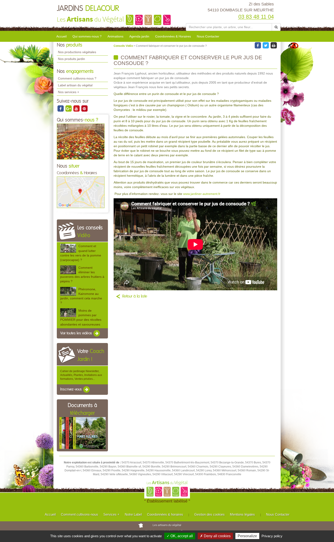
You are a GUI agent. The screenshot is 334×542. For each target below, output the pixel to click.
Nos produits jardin (71, 59)
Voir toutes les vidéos (76, 333)
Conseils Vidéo (124, 45)
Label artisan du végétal (75, 85)
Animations (115, 36)
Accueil (61, 36)
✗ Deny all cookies (215, 536)
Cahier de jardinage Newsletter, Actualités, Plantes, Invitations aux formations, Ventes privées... (81, 375)
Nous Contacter (208, 36)
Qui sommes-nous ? (87, 36)
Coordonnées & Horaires (173, 36)
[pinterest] (84, 108)
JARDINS (88, 8)
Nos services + (68, 92)
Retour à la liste (134, 296)
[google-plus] (69, 108)
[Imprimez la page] (273, 45)
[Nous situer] (81, 192)
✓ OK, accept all (180, 536)
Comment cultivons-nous (79, 514)
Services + (111, 514)
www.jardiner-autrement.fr (201, 194)
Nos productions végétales (77, 52)
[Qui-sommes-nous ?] (81, 141)
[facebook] (61, 108)
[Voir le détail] (68, 248)
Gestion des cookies (209, 514)
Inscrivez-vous (71, 389)
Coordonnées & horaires (165, 514)
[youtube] (77, 108)
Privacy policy (272, 536)
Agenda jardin (139, 36)
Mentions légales (242, 514)
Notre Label (133, 514)
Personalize (247, 536)
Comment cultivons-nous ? (77, 78)
